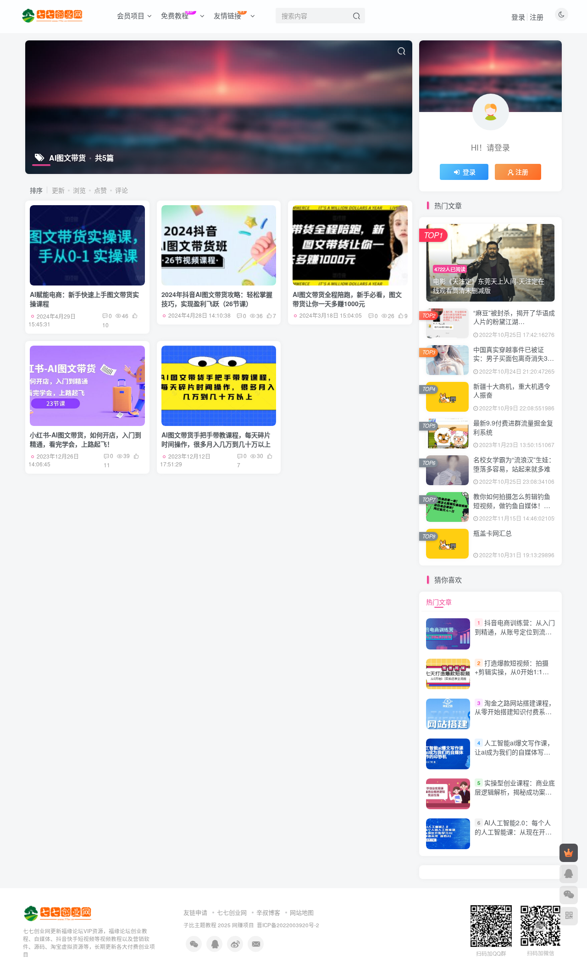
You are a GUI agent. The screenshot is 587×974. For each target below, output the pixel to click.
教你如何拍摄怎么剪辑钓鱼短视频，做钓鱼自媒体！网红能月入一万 (511, 505)
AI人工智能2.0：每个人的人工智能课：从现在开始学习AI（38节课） (513, 831)
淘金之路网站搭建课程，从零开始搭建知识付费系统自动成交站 (515, 711)
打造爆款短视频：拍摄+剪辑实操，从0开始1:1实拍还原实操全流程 (512, 671)
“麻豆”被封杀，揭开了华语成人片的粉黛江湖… (514, 317)
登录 (518, 17)
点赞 (100, 190)
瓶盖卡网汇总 (492, 532)
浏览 (79, 190)
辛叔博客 (268, 912)
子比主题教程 (199, 925)
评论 (121, 190)
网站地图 (302, 912)
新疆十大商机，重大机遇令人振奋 (511, 390)
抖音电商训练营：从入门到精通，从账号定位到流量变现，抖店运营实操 (515, 631)
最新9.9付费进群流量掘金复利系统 (513, 427)
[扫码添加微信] (568, 895)
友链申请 (195, 912)
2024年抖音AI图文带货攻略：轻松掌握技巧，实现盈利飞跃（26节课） (216, 299)
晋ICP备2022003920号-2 (288, 925)
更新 (58, 190)
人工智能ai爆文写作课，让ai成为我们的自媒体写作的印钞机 (514, 751)
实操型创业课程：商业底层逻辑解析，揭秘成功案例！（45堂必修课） (515, 791)
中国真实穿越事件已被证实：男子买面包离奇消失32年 (512, 358)
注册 (536, 17)
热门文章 (439, 601)
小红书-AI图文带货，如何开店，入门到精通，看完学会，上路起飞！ (85, 439)
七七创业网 (232, 912)
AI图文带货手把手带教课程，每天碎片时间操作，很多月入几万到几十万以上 (216, 439)
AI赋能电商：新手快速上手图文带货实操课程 (84, 299)
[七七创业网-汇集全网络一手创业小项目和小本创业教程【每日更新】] (58, 912)
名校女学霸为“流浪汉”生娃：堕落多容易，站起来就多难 (514, 464)
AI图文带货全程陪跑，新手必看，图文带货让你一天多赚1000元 (347, 299)
